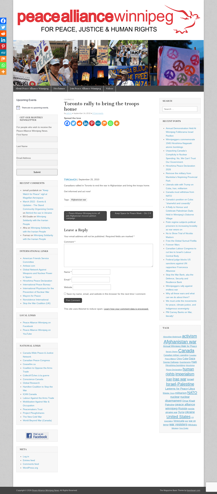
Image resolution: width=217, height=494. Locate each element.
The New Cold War (32, 416)
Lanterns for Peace (176, 388)
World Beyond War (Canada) (37, 420)
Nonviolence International (35, 299)
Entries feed (29, 460)
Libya (191, 388)
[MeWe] (98, 123)
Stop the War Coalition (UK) (37, 303)
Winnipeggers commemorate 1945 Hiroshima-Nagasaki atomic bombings (180, 143)
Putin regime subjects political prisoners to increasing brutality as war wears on (181, 226)
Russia (182, 408)
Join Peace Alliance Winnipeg (85, 88)
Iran (169, 379)
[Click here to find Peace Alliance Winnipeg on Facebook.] (37, 435)
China (179, 358)
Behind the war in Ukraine (39, 213)
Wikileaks (192, 425)
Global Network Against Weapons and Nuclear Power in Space (37, 273)
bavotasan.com (193, 490)
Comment (69, 241)
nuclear (175, 396)
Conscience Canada (33, 379)
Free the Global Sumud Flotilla (181, 241)
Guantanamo (185, 362)
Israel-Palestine (180, 384)
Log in (26, 456)
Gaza (192, 358)
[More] (116, 123)
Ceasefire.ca (29, 364)
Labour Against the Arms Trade (38, 398)
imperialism (184, 374)
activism (189, 336)
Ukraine (190, 412)
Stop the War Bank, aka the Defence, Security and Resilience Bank (179, 278)
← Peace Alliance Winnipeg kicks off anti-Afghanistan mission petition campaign (83, 216)
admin (69, 113)
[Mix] (104, 123)
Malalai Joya (168, 393)
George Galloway (171, 362)
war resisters (178, 424)
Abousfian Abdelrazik (172, 337)
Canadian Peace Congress (36, 360)
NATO (192, 393)
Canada (186, 350)
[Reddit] (79, 123)
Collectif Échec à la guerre (36, 375)
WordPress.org (30, 468)
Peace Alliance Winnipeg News (45, 490)
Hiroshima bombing (175, 365)
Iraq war (179, 379)
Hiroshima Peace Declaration (37, 280)
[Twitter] (73, 123)
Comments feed (31, 464)
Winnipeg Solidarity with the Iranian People (35, 220)
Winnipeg (175, 428)
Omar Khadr (188, 400)
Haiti (194, 362)
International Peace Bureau (36, 284)
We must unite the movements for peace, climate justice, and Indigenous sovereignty (181, 305)
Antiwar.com (29, 265)
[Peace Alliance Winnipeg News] (108, 17)
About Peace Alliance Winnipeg (32, 88)
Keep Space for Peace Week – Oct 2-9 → (133, 214)
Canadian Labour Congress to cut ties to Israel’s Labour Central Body (181, 252)
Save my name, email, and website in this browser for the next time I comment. (106, 294)
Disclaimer (59, 88)
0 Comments (97, 113)
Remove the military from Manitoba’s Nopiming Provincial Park (181, 177)
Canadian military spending (176, 355)
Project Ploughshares (33, 413)
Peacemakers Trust (32, 409)
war (186, 421)
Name (67, 272)
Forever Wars (173, 244)
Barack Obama (172, 352)
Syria (181, 412)
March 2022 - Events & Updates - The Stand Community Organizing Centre (38, 205)
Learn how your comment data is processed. (126, 309)
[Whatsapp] (110, 123)
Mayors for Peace (32, 296)
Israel (190, 379)
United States (178, 417)
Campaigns (69, 99)
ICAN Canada (30, 394)
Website (68, 287)
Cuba (185, 358)
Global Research (31, 383)
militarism (181, 393)
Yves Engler (183, 428)
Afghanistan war (78, 200)
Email (67, 279)
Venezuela (178, 420)
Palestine (170, 404)
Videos (109, 88)
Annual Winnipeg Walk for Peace (180, 346)
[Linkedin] (85, 123)
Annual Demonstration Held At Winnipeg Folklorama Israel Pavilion (181, 132)
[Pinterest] (92, 123)
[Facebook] (67, 123)
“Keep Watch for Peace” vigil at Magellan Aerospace (35, 194)
